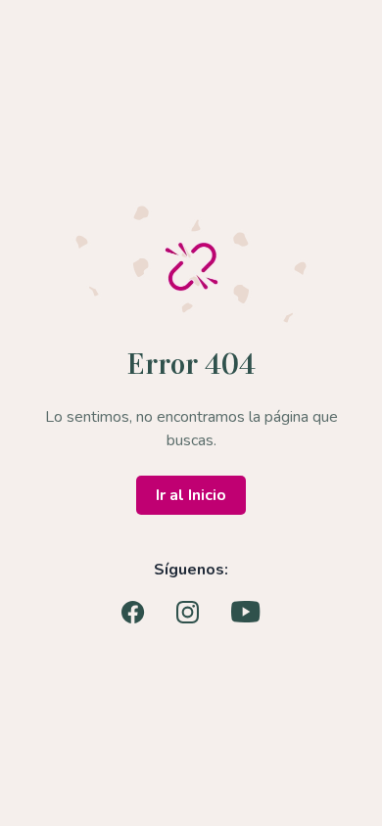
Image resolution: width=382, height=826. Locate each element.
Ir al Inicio (191, 495)
